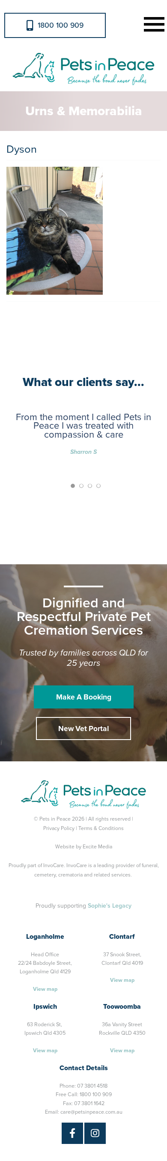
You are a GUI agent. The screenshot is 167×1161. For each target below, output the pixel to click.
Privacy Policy (59, 828)
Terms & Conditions (101, 828)
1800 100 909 (61, 25)
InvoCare (53, 865)
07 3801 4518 (92, 1086)
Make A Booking (83, 697)
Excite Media (97, 847)
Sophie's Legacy (109, 905)
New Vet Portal (83, 728)
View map (45, 989)
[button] (152, 23)
